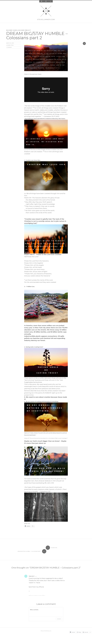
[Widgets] (41, 1)
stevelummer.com (46, 19)
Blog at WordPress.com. (46, 630)
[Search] (50, 1)
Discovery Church (11, 30)
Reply (43, 595)
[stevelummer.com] (46, 11)
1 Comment (9, 47)
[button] (46, 56)
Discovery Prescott (24, 30)
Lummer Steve (10, 45)
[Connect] (46, 1)
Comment (59, 618)
